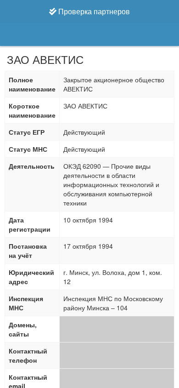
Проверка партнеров (93, 11)
